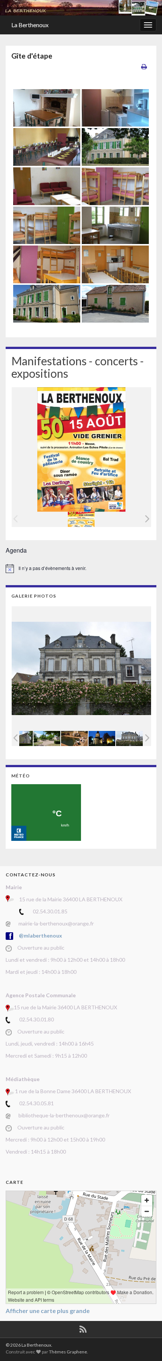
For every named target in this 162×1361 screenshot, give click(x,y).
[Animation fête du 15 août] (74, 738)
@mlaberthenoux (40, 935)
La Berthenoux (30, 24)
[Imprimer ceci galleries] (144, 66)
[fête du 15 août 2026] (81, 519)
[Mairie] (129, 738)
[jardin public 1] (47, 738)
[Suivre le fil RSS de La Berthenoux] (83, 1327)
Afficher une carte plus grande (48, 1310)
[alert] (81, 568)
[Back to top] (145, 1344)
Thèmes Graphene (68, 1352)
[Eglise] (102, 738)
